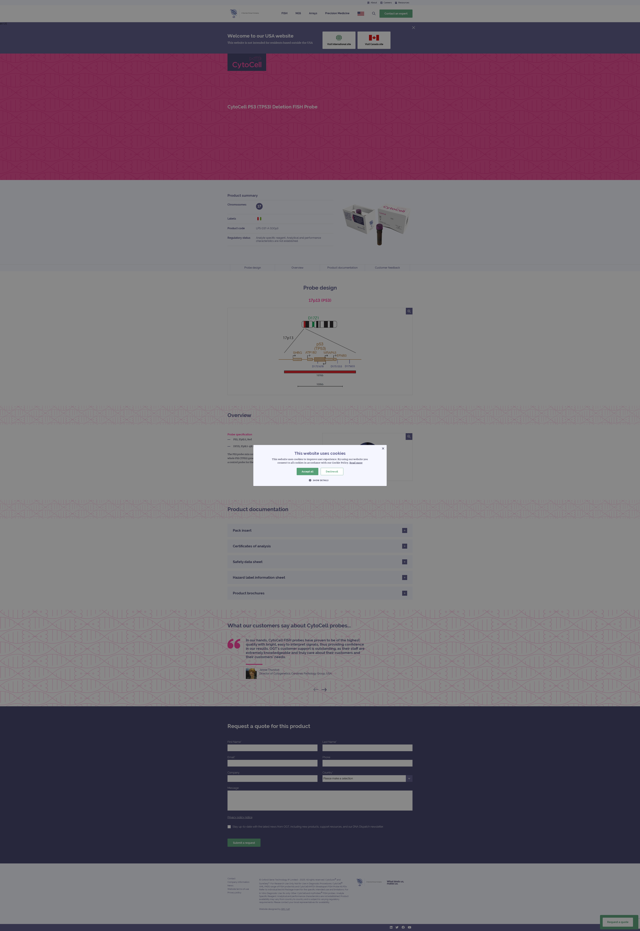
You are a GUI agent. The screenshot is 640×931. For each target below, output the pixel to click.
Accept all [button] (307, 471)
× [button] (383, 448)
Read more (356, 462)
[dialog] (320, 465)
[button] (319, 480)
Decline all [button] (332, 471)
